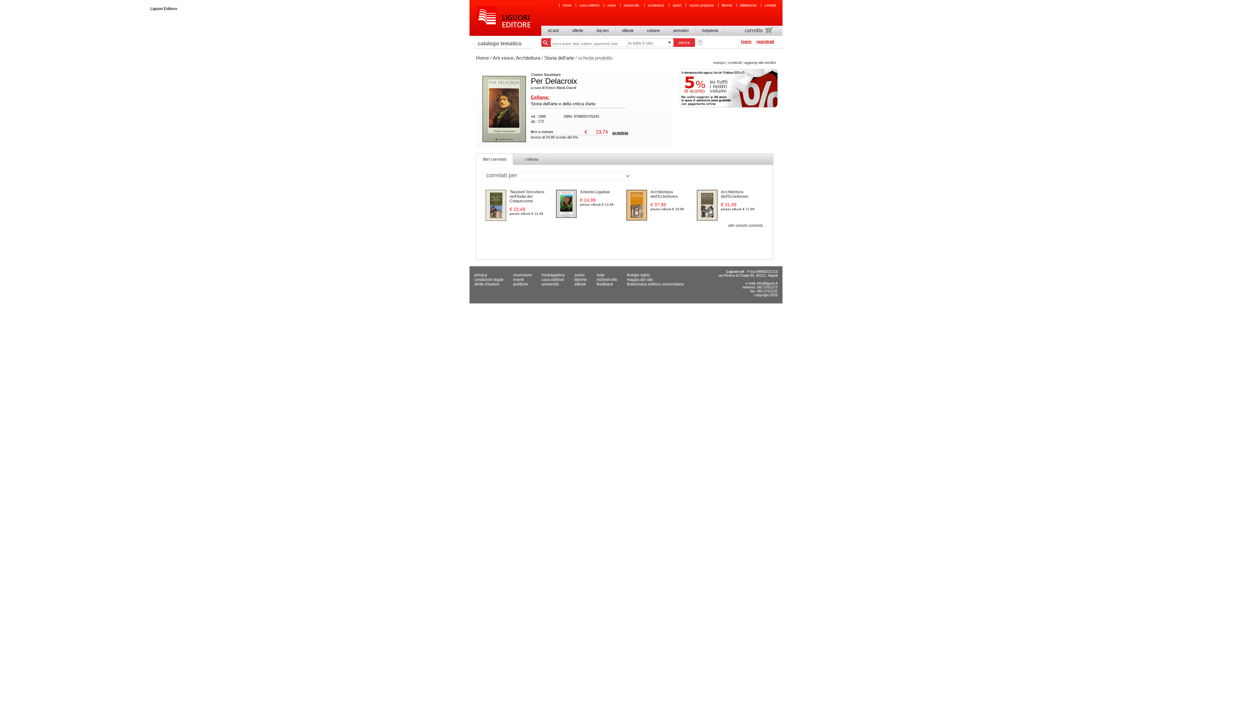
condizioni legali (488, 279)
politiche (520, 284)
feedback (605, 284)
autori (677, 5)
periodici (681, 30)
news (611, 5)
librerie (727, 5)
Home (482, 58)
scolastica (656, 5)
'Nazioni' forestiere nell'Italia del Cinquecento (527, 196)
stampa (719, 63)
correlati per (501, 175)
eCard (553, 30)
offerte (577, 30)
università (632, 5)
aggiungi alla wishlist (760, 63)
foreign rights (638, 275)
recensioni (522, 275)
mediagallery (553, 275)
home (567, 5)
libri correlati (494, 159)
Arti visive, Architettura (516, 58)
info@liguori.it (767, 283)
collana (531, 159)
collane (653, 30)
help (600, 275)
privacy (480, 275)
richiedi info (607, 279)
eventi (518, 279)
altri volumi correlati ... (747, 225)
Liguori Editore (505, 18)
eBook (627, 30)
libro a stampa (542, 132)
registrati (765, 41)
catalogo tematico (500, 43)
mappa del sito (640, 279)
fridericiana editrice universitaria (655, 284)
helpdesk (710, 30)
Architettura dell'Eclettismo (664, 194)
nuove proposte (701, 5)
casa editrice (589, 5)
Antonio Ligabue (595, 192)
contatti (770, 5)
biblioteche (748, 5)
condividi (734, 63)
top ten (603, 30)
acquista (620, 133)
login (746, 41)
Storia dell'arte (559, 58)
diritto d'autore (486, 284)
